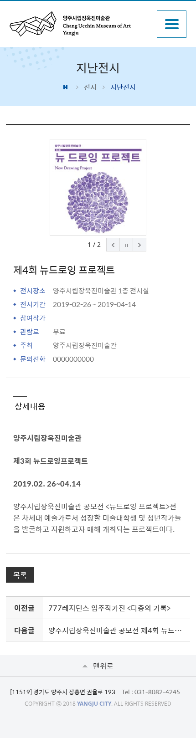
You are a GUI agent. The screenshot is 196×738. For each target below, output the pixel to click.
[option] (98, 187)
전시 (90, 87)
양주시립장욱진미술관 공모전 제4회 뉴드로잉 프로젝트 (117, 630)
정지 (126, 244)
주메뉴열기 (171, 24)
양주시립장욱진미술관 (79, 23)
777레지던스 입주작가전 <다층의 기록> (109, 607)
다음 (139, 244)
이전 (113, 244)
